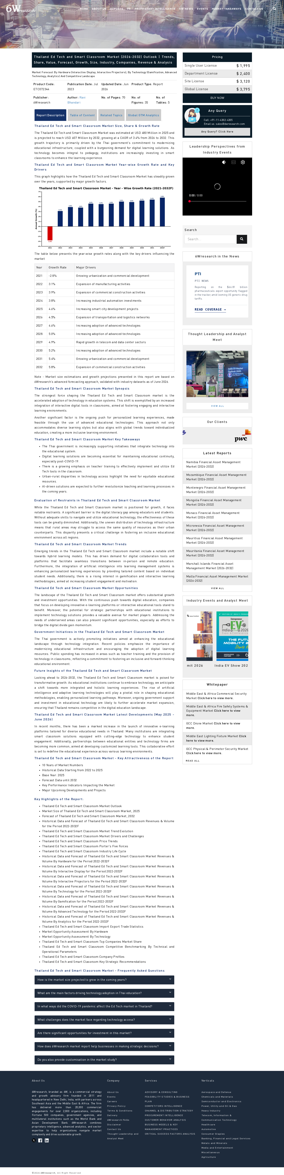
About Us (99, 8)
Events (202, 8)
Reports (116, 8)
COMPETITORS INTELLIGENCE (163, 1106)
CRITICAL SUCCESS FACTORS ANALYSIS (170, 1134)
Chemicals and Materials (217, 1097)
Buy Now (217, 98)
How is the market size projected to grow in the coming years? (82, 979)
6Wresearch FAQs (118, 1120)
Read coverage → (195, 309)
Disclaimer (114, 1125)
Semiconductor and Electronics (222, 1101)
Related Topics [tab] (111, 115)
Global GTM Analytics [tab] (143, 115)
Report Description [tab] (51, 115)
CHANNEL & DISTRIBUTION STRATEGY (169, 1111)
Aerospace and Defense (216, 1092)
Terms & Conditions (120, 1111)
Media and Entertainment (217, 1148)
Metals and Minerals (215, 1143)
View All (217, 406)
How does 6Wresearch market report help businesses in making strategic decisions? (98, 1046)
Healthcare (208, 1125)
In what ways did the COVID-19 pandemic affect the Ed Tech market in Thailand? (94, 1006)
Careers (112, 1101)
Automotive (209, 1129)
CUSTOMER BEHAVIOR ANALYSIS (165, 1120)
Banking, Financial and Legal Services (226, 1139)
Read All (193, 761)
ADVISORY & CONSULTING (161, 1092)
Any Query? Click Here (217, 132)
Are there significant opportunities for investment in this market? (84, 1033)
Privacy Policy (116, 1106)
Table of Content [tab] (82, 115)
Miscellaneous (211, 1152)
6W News (186, 8)
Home (84, 8)
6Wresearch (47, 1173)
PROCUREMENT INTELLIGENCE (164, 1115)
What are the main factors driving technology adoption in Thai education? (89, 993)
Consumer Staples (213, 1134)
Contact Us (254, 8)
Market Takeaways (226, 8)
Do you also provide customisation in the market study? (77, 1059)
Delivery (112, 1115)
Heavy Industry (211, 1111)
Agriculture (209, 1157)
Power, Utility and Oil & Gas (219, 1106)
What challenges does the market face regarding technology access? (86, 1019)
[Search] (242, 239)
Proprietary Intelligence (155, 8)
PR (129, 8)
